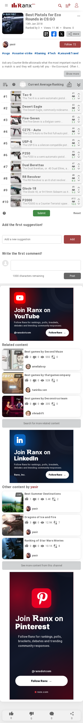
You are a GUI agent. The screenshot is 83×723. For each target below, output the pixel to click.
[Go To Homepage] (27, 5)
